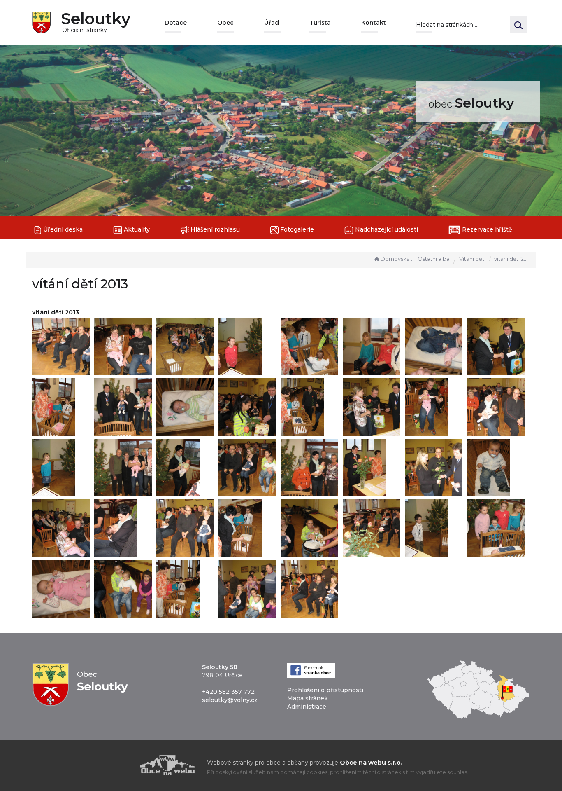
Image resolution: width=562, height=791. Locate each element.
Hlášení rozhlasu (214, 229)
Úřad (271, 22)
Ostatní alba (434, 258)
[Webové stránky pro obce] (120, 765)
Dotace (176, 22)
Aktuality (136, 229)
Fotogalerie (296, 229)
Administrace (306, 706)
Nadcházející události (385, 229)
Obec (225, 22)
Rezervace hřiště (486, 229)
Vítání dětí (472, 258)
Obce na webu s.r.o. (371, 762)
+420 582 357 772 (228, 691)
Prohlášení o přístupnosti (325, 690)
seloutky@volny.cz (230, 700)
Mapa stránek (307, 698)
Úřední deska (62, 229)
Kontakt (373, 22)
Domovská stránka (398, 258)
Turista (320, 22)
